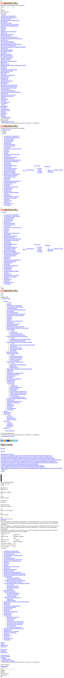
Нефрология (22, 464)
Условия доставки (5, 656)
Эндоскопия (58, 468)
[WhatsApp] (12, 441)
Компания (9, 423)
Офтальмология (26, 465)
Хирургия (43, 468)
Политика (3, 658)
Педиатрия (33, 465)
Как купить (10, 416)
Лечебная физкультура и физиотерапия (20, 339)
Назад (10, 302)
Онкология (28, 464)
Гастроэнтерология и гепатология (36, 457)
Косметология (13, 332)
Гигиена (22, 458)
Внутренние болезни (21, 457)
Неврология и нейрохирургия (18, 364)
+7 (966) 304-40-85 (6, 117)
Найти (2, 670)
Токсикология (9, 468)
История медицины (10, 459)
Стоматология (14, 385)
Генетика (12, 458)
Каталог (9, 304)
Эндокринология (50, 468)
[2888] (2, 471)
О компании (4, 649)
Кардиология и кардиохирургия (23, 459)
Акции (2, 643)
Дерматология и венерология (32, 458)
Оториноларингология (16, 465)
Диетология (43, 458)
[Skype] (15, 441)
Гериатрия (17, 458)
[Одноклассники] (4, 441)
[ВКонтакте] (1, 441)
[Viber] (10, 441)
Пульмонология (11, 466)
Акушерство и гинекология (8, 455)
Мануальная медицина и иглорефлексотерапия (22, 345)
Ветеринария (12, 457)
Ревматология (19, 466)
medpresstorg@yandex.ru (8, 121)
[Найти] (2, 9)
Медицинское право (17, 462)
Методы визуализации (16, 356)
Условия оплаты (5, 655)
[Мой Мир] (6, 441)
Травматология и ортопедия (20, 468)
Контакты (3, 650)
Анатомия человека (36, 455)
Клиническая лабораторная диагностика (43, 459)
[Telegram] (17, 441)
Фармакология (37, 468)
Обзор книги (4, 519)
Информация (4, 652)
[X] (8, 441)
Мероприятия (4, 645)
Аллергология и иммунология (23, 455)
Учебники (30, 468)
